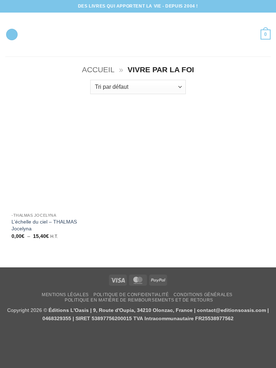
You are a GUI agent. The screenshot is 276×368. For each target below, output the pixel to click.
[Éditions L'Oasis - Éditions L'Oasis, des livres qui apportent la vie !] (138, 34)
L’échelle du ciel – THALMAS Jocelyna (44, 225)
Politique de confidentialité (131, 294)
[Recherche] (12, 35)
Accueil (98, 69)
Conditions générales (203, 294)
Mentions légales (65, 294)
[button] (266, 34)
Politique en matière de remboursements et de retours (139, 300)
